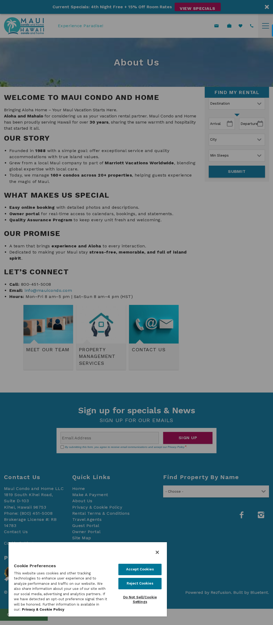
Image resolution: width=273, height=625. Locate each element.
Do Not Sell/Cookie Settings (140, 599)
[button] (136, 340)
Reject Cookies (140, 583)
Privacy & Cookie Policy (43, 609)
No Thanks (136, 366)
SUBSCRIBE (165, 354)
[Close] (157, 552)
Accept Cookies (140, 569)
